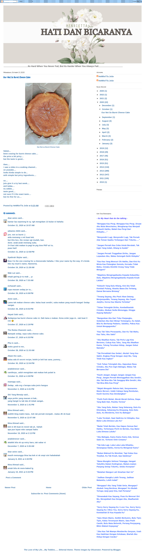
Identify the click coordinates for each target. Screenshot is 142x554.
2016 (102, 159)
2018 (102, 152)
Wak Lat (11, 273)
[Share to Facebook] (51, 206)
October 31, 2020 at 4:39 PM (20, 376)
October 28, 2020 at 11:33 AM (21, 350)
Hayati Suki (13, 314)
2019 (102, 148)
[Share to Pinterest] (53, 206)
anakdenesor (14, 369)
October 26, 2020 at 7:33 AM (20, 280)
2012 (102, 175)
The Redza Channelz (17, 330)
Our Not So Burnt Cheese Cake (115, 112)
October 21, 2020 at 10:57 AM (21, 225)
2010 (102, 182)
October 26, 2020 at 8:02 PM (20, 309)
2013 (102, 171)
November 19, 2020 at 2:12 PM (21, 433)
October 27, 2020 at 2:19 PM (20, 324)
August (105, 121)
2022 (102, 95)
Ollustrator (96, 550)
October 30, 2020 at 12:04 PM (21, 363)
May (104, 128)
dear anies (12, 218)
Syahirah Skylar (15, 257)
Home (48, 487)
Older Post (87, 487)
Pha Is (10, 343)
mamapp (12, 382)
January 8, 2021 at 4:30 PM (20, 459)
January (106, 143)
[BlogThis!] (48, 206)
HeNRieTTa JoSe (106, 76)
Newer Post (10, 487)
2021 (102, 98)
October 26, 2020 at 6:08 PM (20, 293)
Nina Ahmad (13, 410)
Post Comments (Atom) (55, 493)
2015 (102, 163)
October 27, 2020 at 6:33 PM (20, 337)
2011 (102, 178)
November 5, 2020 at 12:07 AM (21, 418)
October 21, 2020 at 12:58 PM (21, 252)
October (106, 109)
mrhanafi (12, 286)
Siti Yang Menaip (15, 395)
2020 (102, 102)
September (107, 117)
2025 (102, 91)
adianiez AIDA (14, 231)
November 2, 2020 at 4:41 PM (21, 389)
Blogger (116, 550)
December (107, 105)
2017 (102, 156)
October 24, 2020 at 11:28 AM (21, 267)
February (106, 140)
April (104, 132)
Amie (10, 299)
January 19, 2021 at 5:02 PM (20, 472)
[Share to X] (49, 206)
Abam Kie (12, 356)
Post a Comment (13, 477)
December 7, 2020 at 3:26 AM (21, 446)
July (104, 125)
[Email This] (46, 206)
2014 (102, 167)
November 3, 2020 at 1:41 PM (21, 405)
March (105, 136)
